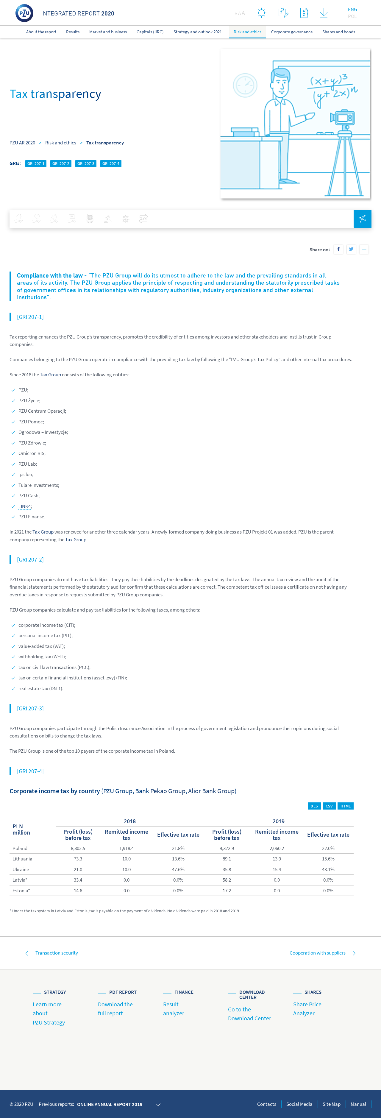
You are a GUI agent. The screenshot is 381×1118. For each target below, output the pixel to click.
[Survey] (283, 12)
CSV (329, 806)
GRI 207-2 (60, 163)
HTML (346, 806)
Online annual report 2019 (110, 1104)
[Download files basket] (323, 14)
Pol (352, 16)
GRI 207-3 (85, 163)
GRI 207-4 (110, 163)
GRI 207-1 (35, 163)
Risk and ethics (60, 142)
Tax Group (50, 374)
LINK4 (24, 506)
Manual (358, 1104)
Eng (352, 9)
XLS (314, 806)
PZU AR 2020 (22, 142)
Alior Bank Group (211, 791)
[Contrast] (262, 12)
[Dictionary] (304, 12)
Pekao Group (167, 791)
